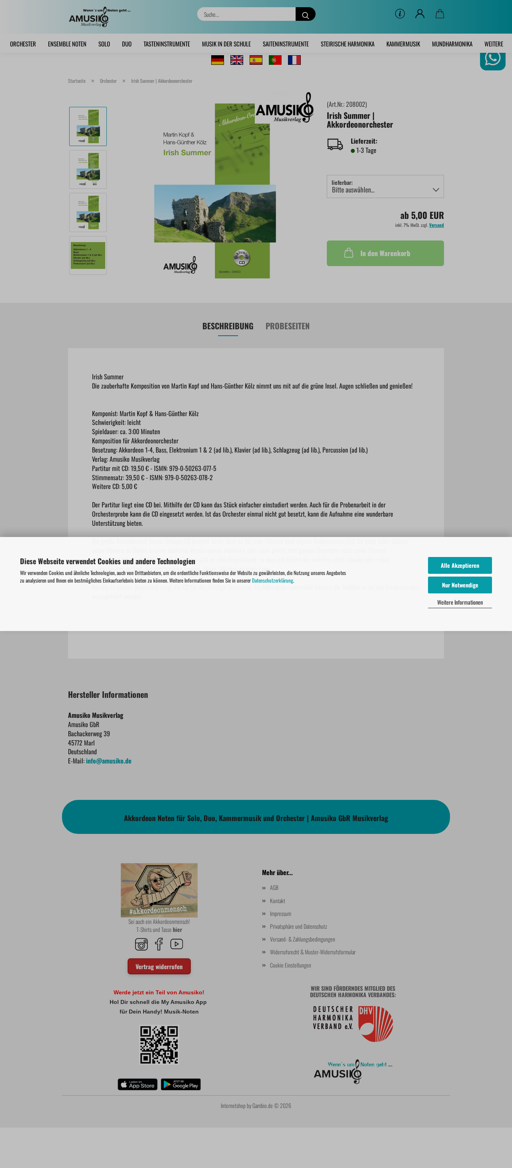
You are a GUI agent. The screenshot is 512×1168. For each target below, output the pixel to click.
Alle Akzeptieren (460, 565)
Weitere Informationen (460, 602)
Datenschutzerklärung (272, 580)
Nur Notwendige (460, 585)
